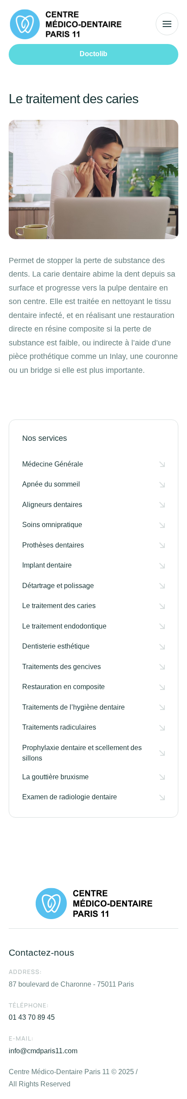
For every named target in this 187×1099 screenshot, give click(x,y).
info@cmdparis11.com (43, 1051)
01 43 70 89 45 (32, 1017)
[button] (93, 54)
